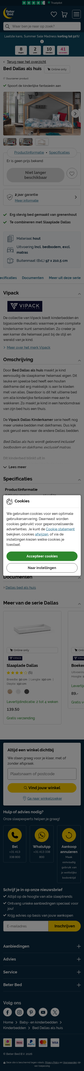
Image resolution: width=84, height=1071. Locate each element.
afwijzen (41, 534)
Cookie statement (60, 529)
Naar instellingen (42, 568)
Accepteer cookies (42, 556)
